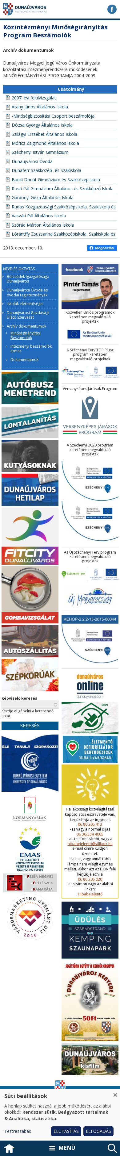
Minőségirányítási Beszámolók (25, 335)
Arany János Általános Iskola (40, 107)
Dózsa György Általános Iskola (42, 125)
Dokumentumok (24, 359)
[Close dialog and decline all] (115, 1092)
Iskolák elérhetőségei (25, 303)
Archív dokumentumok (26, 326)
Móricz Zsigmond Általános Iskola (45, 143)
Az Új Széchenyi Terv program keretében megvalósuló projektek (90, 556)
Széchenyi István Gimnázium (40, 152)
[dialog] (60, 1115)
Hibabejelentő (90, 894)
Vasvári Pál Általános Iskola (39, 216)
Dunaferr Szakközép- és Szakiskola (46, 170)
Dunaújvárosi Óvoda (32, 161)
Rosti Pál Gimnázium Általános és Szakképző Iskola (63, 188)
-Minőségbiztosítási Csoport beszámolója (53, 116)
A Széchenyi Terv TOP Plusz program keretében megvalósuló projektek (90, 354)
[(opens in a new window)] (112, 9)
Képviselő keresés (19, 698)
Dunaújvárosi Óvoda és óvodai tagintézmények (27, 292)
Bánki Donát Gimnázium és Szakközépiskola (56, 179)
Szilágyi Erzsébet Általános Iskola (44, 134)
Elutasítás (66, 1131)
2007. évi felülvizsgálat (34, 98)
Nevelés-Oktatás (19, 268)
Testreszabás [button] (17, 1131)
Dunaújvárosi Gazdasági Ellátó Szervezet (28, 315)
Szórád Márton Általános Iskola (43, 225)
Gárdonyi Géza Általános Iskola (43, 197)
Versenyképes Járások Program (90, 389)
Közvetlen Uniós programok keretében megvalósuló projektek (90, 317)
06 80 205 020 (90, 879)
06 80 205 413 (90, 824)
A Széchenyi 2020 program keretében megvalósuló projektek (90, 449)
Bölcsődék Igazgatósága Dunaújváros (28, 279)
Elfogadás (98, 1131)
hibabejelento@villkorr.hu (90, 844)
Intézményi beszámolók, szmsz (31, 349)
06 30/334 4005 (90, 834)
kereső (112, 1148)
